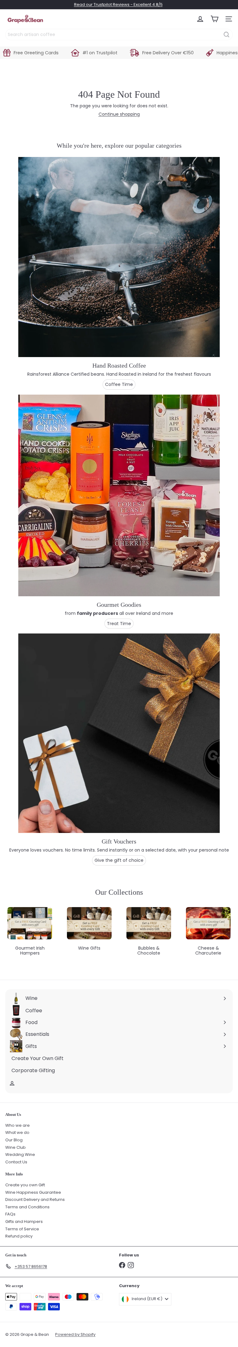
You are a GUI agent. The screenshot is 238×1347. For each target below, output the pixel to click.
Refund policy (19, 1236)
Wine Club (15, 1147)
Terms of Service (22, 1229)
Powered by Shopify (75, 1334)
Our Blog (14, 1140)
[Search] (226, 34)
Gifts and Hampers (24, 1221)
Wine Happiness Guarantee (33, 1192)
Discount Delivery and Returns (35, 1199)
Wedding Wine (20, 1154)
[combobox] (119, 34)
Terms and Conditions (27, 1207)
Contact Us (16, 1162)
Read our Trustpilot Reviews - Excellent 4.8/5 (118, 4)
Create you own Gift (25, 1185)
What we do (17, 1132)
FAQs (10, 1214)
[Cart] (214, 19)
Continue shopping (119, 114)
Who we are (17, 1125)
